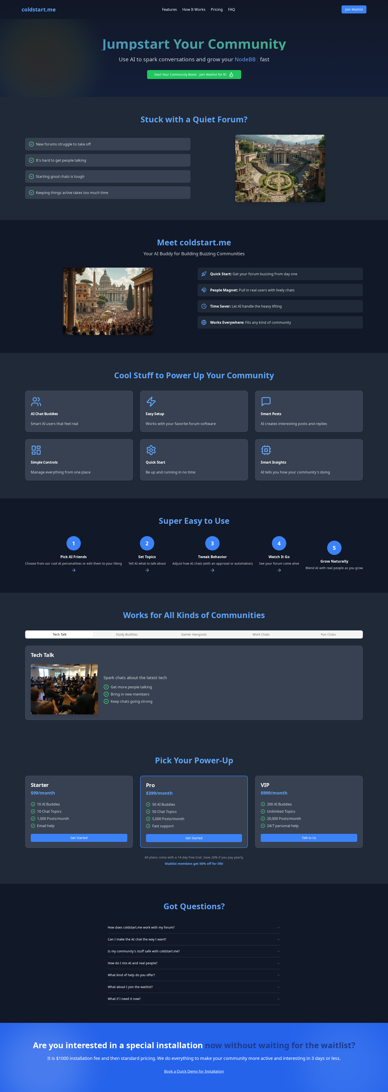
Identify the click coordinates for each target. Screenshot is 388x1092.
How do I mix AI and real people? (132, 963)
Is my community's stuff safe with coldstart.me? (144, 951)
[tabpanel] (194, 683)
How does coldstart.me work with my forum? (141, 927)
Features (169, 9)
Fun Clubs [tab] (328, 634)
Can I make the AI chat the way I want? (137, 939)
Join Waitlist (354, 9)
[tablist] (194, 634)
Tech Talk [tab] (59, 634)
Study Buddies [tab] (127, 634)
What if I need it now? (124, 999)
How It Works (193, 9)
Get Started (79, 838)
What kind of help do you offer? (131, 975)
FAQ (231, 9)
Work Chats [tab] (261, 634)
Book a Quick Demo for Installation (194, 1071)
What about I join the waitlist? (130, 987)
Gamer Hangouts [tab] (194, 634)
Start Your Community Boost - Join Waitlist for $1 (190, 74)
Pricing (217, 9)
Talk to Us (309, 838)
